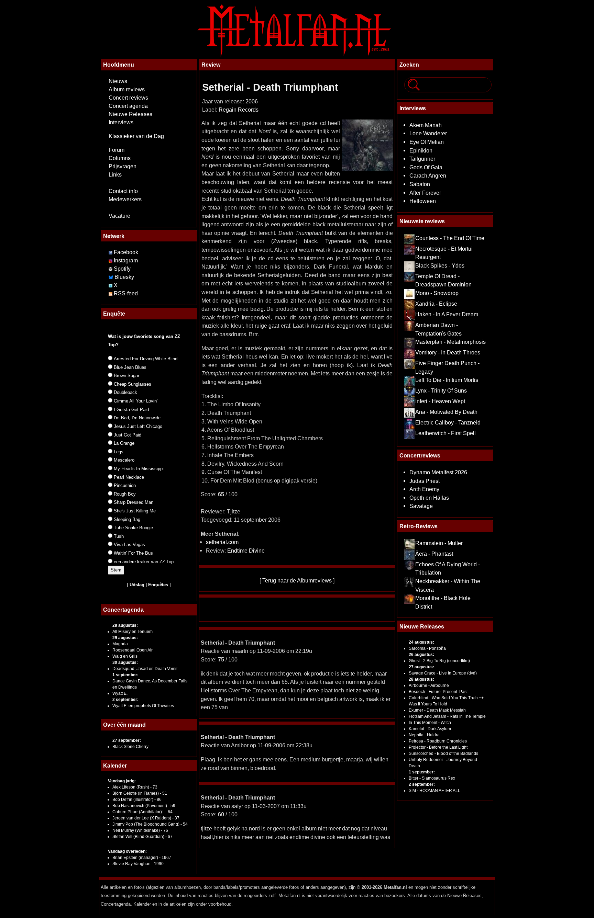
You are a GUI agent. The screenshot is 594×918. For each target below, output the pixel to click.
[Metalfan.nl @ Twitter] (111, 285)
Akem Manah (425, 125)
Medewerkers (125, 199)
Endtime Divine (246, 550)
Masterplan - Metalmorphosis (450, 342)
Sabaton (419, 184)
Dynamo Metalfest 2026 (438, 472)
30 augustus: (125, 662)
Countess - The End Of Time (449, 238)
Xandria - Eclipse (436, 304)
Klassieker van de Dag (136, 136)
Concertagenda (123, 610)
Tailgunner (422, 159)
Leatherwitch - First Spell (445, 433)
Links (115, 175)
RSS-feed (126, 293)
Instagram (126, 260)
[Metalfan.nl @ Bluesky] (111, 277)
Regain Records (238, 110)
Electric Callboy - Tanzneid (448, 422)
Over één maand (124, 725)
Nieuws (118, 81)
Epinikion (420, 150)
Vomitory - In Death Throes (447, 352)
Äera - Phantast (434, 554)
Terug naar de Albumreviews (297, 580)
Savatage (421, 506)
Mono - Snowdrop (437, 293)
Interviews (121, 122)
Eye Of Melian (426, 142)
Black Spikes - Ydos (439, 265)
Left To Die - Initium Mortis (446, 380)
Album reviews (127, 89)
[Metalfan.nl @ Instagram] (111, 260)
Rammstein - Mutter (439, 543)
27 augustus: (421, 667)
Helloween (422, 201)
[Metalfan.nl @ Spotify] (111, 269)
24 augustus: (421, 642)
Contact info (123, 191)
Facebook (126, 252)
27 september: (126, 740)
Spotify (122, 269)
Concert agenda (128, 106)
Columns (120, 158)
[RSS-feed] (110, 293)
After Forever (425, 193)
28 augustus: (125, 625)
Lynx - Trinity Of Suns (441, 390)
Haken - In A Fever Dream (446, 314)
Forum (116, 150)
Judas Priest (424, 481)
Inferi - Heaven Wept (440, 401)
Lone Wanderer (428, 133)
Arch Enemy (424, 489)
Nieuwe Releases (130, 114)
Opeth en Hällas (429, 498)
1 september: (125, 674)
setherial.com (222, 542)
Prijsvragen (122, 166)
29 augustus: (125, 637)
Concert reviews (128, 98)
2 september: (125, 699)
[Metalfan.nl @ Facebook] (110, 252)
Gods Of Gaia (425, 167)
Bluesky (124, 277)
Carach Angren (427, 175)
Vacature (119, 216)
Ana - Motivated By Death (446, 412)
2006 (251, 101)
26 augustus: (421, 654)
